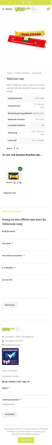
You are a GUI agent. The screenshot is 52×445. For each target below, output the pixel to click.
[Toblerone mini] (14, 175)
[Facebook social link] (14, 148)
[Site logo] (26, 9)
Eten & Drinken (22, 73)
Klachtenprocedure (10, 376)
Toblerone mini (9, 193)
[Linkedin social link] (17, 148)
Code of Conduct (9, 370)
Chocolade (36, 73)
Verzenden (10, 305)
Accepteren (26, 440)
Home (9, 73)
